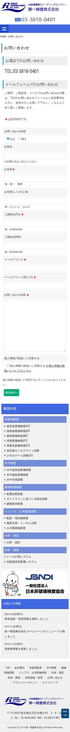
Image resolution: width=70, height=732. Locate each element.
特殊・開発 (11, 550)
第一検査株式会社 (34, 727)
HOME (3, 36)
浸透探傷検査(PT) (17, 440)
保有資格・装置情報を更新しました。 (27, 618)
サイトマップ (50, 682)
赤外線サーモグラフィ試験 (23, 450)
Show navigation (4, 29)
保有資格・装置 (34, 677)
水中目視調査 (15, 479)
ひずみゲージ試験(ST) (20, 455)
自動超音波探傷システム (22, 561)
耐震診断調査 (15, 494)
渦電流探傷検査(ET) (18, 445)
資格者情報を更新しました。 (22, 648)
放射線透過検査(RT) (18, 431)
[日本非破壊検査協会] (35, 583)
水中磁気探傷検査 (17, 474)
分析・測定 (11, 535)
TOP (8, 667)
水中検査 (10, 463)
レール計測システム (19, 556)
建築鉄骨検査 (15, 503)
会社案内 (19, 667)
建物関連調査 (13, 487)
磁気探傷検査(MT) (17, 435)
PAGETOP (65, 713)
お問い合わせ (55, 677)
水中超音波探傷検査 (19, 469)
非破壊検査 (11, 419)
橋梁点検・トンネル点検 (22, 522)
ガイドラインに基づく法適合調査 (27, 498)
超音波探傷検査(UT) (18, 426)
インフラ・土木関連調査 (20, 511)
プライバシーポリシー (25, 682)
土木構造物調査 (16, 528)
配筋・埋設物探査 (17, 518)
